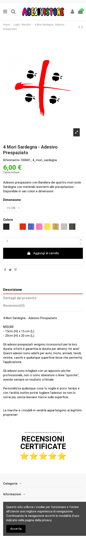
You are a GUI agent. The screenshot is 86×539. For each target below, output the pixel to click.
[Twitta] (10, 270)
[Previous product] (79, 27)
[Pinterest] (15, 270)
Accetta (16, 529)
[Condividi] (5, 270)
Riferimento (11, 160)
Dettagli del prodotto (20, 298)
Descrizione (12, 290)
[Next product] (82, 27)
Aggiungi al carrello (46, 253)
